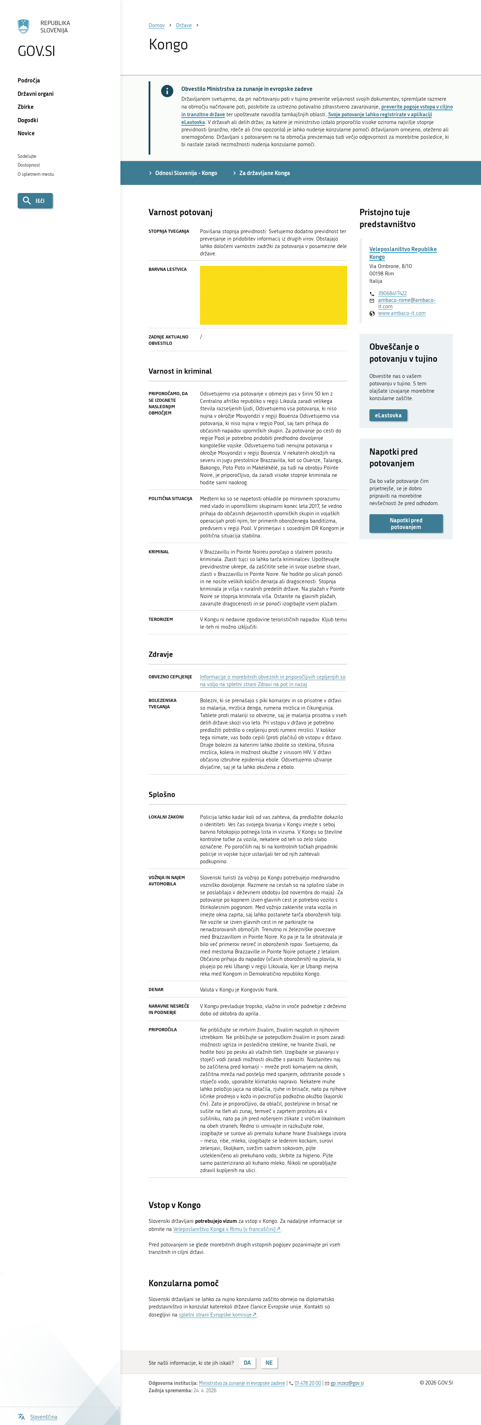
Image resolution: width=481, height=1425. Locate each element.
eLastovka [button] (388, 415)
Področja (29, 80)
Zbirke (26, 106)
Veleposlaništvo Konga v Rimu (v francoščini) (224, 1229)
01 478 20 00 (308, 1383)
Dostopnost (29, 165)
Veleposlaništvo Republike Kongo (403, 253)
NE (269, 1362)
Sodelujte (27, 156)
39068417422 (392, 293)
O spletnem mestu (36, 174)
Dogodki (28, 120)
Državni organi (36, 93)
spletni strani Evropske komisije (215, 1315)
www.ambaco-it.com (402, 313)
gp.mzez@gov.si (347, 1383)
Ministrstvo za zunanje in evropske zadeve (242, 1383)
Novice (26, 133)
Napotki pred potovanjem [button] (406, 523)
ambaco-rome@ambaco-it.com (407, 303)
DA (247, 1362)
